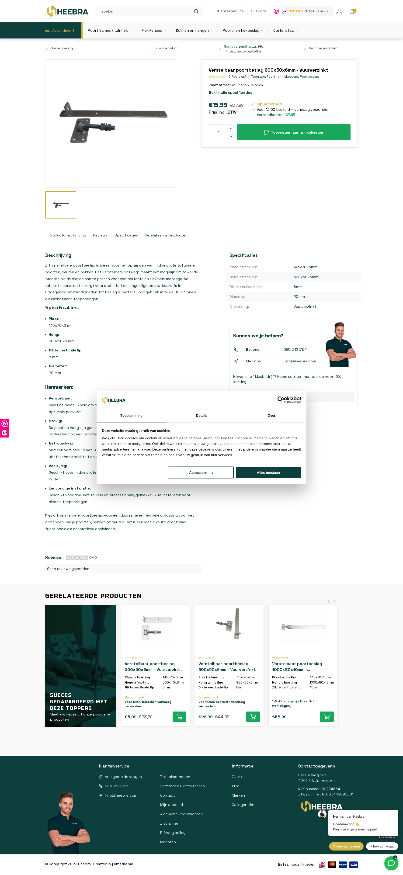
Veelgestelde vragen (123, 776)
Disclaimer (169, 823)
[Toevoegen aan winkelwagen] (179, 717)
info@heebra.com (300, 361)
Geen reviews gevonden (68, 568)
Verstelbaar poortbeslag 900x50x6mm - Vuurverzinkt (227, 666)
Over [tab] (271, 415)
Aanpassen (198, 473)
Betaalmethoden (175, 776)
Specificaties (126, 235)
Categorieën (243, 804)
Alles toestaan (268, 473)
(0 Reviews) (236, 76)
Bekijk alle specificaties (230, 92)
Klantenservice (230, 11)
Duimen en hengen (192, 30)
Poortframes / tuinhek (108, 30)
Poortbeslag (309, 77)
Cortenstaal (284, 30)
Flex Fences (152, 30)
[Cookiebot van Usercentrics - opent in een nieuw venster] (281, 399)
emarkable (123, 863)
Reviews (100, 235)
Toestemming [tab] (131, 415)
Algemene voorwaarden (181, 814)
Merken (238, 795)
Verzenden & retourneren (182, 786)
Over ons (259, 11)
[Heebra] (67, 11)
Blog (236, 786)
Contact (167, 795)
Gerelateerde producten (166, 235)
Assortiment (63, 30)
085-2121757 (295, 349)
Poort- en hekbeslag (241, 30)
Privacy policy (172, 832)
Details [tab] (201, 415)
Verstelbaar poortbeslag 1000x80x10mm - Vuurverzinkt (297, 666)
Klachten (168, 842)
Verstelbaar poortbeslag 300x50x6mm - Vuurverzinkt (153, 666)
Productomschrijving (67, 235)
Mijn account (171, 804)
